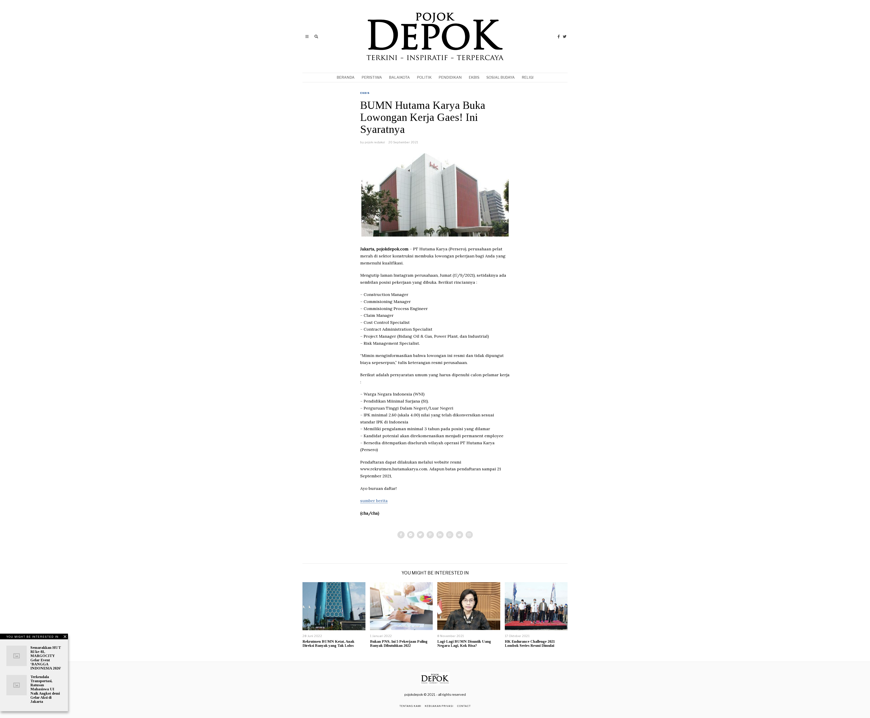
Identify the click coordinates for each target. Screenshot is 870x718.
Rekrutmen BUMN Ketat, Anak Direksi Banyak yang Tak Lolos (328, 643)
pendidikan (450, 77)
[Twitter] (565, 36)
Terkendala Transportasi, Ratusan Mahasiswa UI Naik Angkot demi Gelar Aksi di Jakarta (45, 689)
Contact (464, 706)
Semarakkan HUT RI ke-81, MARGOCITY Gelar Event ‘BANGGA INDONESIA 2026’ (45, 657)
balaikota (399, 77)
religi (528, 77)
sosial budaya (500, 77)
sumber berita (374, 500)
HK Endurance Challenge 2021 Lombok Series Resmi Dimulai (530, 643)
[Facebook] (558, 36)
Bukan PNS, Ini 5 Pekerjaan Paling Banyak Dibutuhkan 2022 (399, 643)
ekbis (474, 77)
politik (424, 77)
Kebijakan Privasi (439, 706)
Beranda (346, 77)
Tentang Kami (410, 706)
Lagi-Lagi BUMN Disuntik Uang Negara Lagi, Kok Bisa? (464, 643)
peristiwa (372, 77)
